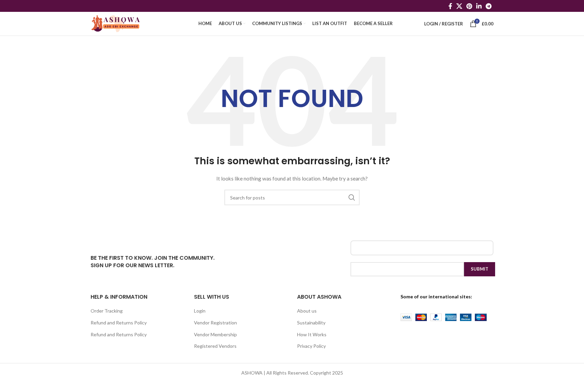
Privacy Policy (311, 346)
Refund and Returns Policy (119, 322)
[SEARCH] (352, 197)
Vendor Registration (215, 322)
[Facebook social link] (450, 6)
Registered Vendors (215, 346)
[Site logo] (116, 23)
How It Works (311, 334)
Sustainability (311, 322)
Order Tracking (107, 311)
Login (199, 311)
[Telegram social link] (488, 6)
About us (307, 311)
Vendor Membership (215, 334)
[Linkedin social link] (479, 6)
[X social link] (459, 6)
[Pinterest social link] (469, 6)
